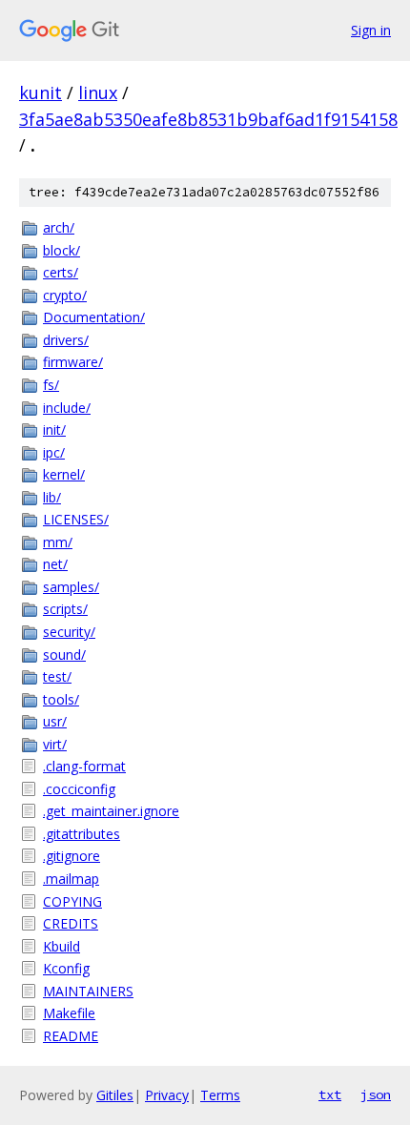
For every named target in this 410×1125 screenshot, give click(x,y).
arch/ (58, 227)
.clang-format (84, 766)
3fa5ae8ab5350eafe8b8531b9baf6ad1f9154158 (208, 119)
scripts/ (65, 609)
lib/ (52, 497)
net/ (55, 564)
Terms (220, 1095)
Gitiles (114, 1095)
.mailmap (71, 878)
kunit (40, 92)
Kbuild (61, 946)
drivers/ (66, 340)
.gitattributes (81, 834)
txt (329, 1094)
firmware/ (73, 362)
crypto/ (65, 295)
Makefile (69, 1013)
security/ (69, 632)
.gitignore (71, 856)
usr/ (55, 721)
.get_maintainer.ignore (111, 811)
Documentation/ (94, 317)
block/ (61, 250)
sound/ (64, 654)
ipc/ (54, 452)
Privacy (167, 1095)
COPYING (72, 901)
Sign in (371, 30)
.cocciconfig (79, 789)
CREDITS (70, 923)
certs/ (60, 272)
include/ (67, 408)
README (70, 1036)
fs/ (51, 385)
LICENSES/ (76, 519)
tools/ (61, 699)
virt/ (55, 744)
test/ (57, 676)
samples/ (71, 587)
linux (97, 92)
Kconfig (66, 968)
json (375, 1094)
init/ (54, 429)
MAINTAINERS (88, 991)
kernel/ (64, 474)
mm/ (57, 542)
